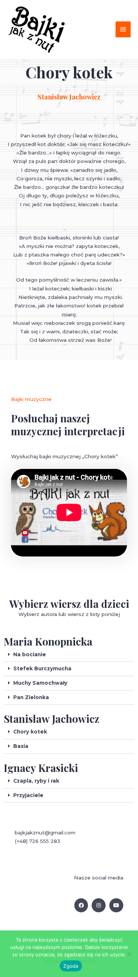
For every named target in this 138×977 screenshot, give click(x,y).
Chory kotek (30, 732)
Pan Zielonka (31, 697)
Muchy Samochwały (40, 683)
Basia (20, 746)
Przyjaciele (28, 795)
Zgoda (70, 966)
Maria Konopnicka (48, 641)
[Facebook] (81, 905)
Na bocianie (29, 654)
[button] (69, 655)
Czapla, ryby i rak (36, 781)
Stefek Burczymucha (42, 668)
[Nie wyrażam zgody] (128, 953)
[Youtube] (116, 905)
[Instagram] (99, 905)
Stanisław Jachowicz (51, 718)
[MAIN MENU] (123, 29)
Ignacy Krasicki (41, 768)
